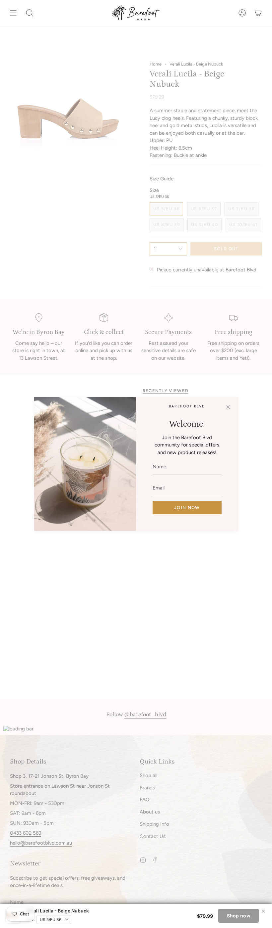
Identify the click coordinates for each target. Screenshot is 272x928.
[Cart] (258, 13)
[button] (30, 13)
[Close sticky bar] (263, 911)
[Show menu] (13, 13)
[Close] (228, 407)
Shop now (238, 915)
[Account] (242, 13)
